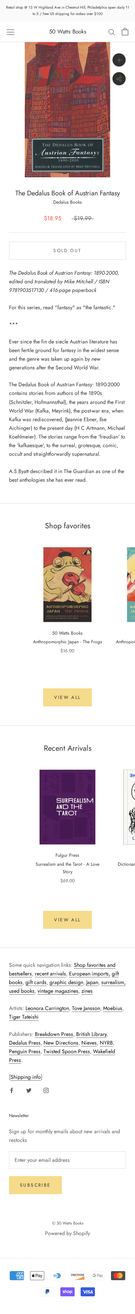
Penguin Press (24, 1051)
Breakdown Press (54, 1034)
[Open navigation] (10, 32)
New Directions (61, 1042)
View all (67, 697)
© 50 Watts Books (67, 1223)
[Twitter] (29, 1090)
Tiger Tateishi (24, 1017)
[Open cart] (125, 31)
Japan (92, 982)
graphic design (66, 982)
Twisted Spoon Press (67, 1051)
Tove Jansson (86, 1008)
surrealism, (113, 982)
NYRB (106, 1042)
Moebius (112, 1008)
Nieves (89, 1042)
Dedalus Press (24, 1042)
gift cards (36, 982)
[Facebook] (11, 1090)
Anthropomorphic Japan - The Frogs (67, 641)
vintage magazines (58, 991)
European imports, (89, 973)
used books (21, 991)
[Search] (111, 32)
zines (87, 991)
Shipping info (25, 1077)
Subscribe (35, 1185)
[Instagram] (46, 1090)
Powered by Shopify (67, 1233)
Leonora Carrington (47, 1008)
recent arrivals (50, 973)
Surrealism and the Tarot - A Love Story (67, 868)
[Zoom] (119, 60)
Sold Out (67, 250)
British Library (91, 1034)
